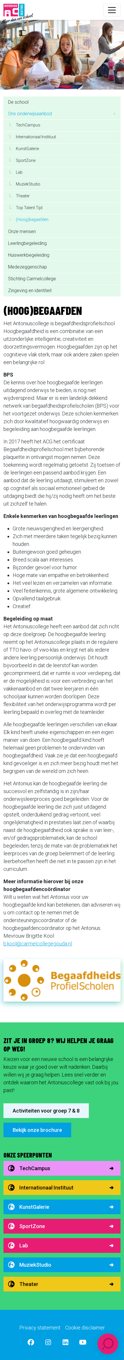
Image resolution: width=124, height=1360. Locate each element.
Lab (23, 1245)
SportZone (32, 1226)
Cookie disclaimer (85, 1328)
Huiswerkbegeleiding (28, 255)
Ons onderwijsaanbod (30, 113)
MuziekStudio (35, 1265)
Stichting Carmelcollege (32, 278)
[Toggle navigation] (112, 10)
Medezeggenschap (27, 267)
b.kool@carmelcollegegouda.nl (37, 944)
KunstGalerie (34, 1207)
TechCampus (34, 1168)
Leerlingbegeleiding (27, 243)
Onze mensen (22, 231)
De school (18, 102)
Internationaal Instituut (46, 1188)
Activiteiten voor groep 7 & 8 (46, 1111)
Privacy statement (40, 1328)
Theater (28, 1284)
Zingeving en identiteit (30, 290)
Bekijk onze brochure (37, 1130)
